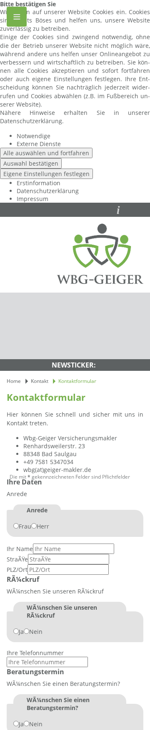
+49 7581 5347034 (48, 462)
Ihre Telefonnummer (35, 653)
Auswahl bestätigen (30, 163)
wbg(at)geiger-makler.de (57, 470)
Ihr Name (20, 549)
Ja (21, 632)
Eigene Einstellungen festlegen (46, 174)
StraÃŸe (17, 559)
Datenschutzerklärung (48, 191)
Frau (25, 526)
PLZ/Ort (17, 570)
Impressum (32, 199)
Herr (43, 526)
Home (14, 381)
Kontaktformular (77, 381)
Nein (35, 632)
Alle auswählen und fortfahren (46, 153)
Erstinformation (38, 183)
